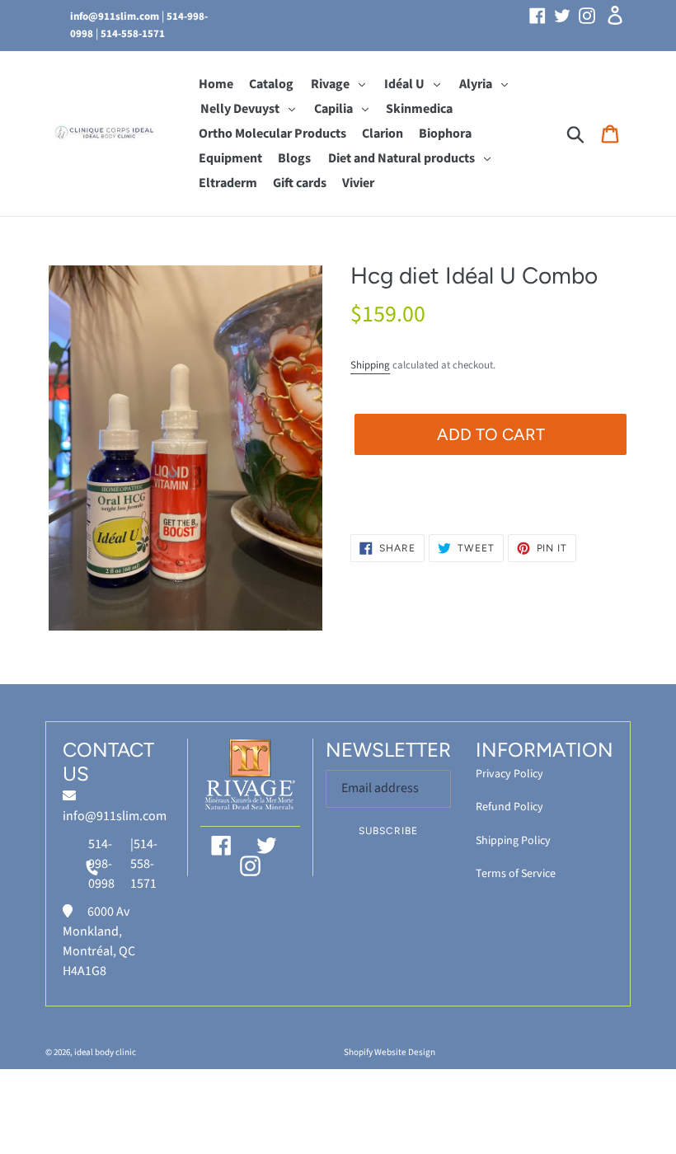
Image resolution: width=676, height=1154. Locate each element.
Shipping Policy (513, 841)
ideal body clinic (105, 1052)
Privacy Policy (509, 774)
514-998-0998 (101, 864)
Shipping (370, 365)
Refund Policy (509, 807)
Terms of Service (516, 874)
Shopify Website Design (389, 1052)
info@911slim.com (114, 16)
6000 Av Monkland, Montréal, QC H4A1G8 (99, 941)
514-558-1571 (133, 33)
